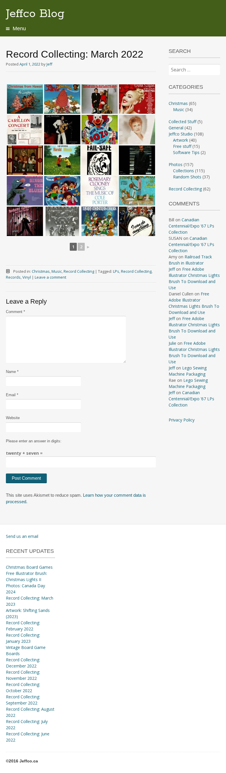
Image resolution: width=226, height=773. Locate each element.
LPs (116, 271)
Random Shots (187, 177)
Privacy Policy (182, 420)
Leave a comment (50, 277)
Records (13, 277)
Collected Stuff (182, 121)
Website (13, 418)
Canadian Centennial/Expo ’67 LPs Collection (191, 226)
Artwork (180, 140)
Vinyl (26, 277)
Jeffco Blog (35, 13)
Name (12, 371)
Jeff (49, 64)
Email (12, 395)
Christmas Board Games (29, 567)
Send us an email (22, 536)
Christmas (41, 271)
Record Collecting (79, 271)
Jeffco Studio (181, 134)
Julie (172, 343)
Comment (15, 311)
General (176, 127)
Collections (183, 170)
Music (56, 271)
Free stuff (182, 146)
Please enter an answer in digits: (34, 441)
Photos (175, 164)
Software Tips (186, 152)
